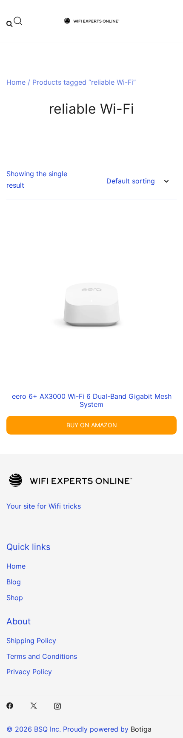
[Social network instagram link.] (57, 705)
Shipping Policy (31, 640)
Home (16, 82)
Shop (14, 597)
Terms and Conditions (41, 656)
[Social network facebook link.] (9, 705)
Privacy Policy (29, 671)
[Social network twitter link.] (33, 705)
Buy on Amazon (91, 425)
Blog (13, 582)
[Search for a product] (14, 21)
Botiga (141, 729)
